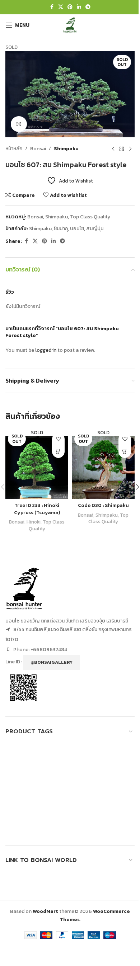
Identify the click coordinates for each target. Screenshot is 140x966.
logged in (45, 350)
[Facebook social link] (51, 7)
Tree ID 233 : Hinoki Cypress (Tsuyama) (37, 509)
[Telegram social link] (88, 7)
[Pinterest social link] (70, 7)
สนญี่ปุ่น (94, 228)
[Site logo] (70, 24)
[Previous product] (113, 149)
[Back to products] (121, 149)
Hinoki (34, 521)
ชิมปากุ (61, 228)
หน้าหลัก (13, 148)
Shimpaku (66, 148)
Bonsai (38, 148)
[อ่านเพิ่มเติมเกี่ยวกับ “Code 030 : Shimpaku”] (124, 451)
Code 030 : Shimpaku (103, 505)
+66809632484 (49, 649)
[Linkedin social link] (79, 7)
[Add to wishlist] (58, 439)
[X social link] (60, 7)
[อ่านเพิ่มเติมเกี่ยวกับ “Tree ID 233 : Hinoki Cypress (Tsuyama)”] (58, 451)
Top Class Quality (90, 217)
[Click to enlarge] (19, 124)
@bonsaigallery (52, 662)
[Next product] (130, 149)
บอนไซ (77, 228)
